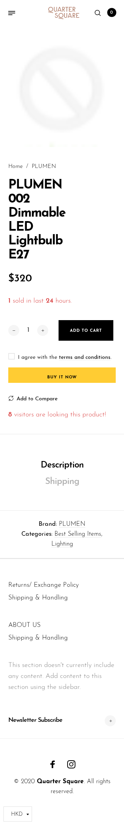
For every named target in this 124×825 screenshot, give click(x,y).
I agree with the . (65, 357)
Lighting (62, 544)
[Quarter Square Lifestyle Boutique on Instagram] (71, 764)
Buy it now (62, 377)
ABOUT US (24, 625)
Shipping (62, 481)
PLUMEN (72, 524)
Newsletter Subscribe (35, 720)
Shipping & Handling (38, 598)
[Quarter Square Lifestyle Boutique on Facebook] (53, 764)
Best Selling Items (77, 534)
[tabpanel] (62, 86)
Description (62, 465)
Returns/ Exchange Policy (43, 585)
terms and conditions (85, 357)
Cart (111, 13)
